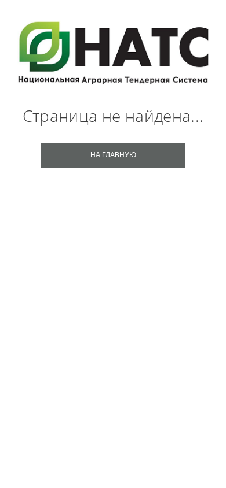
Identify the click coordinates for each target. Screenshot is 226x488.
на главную (113, 155)
